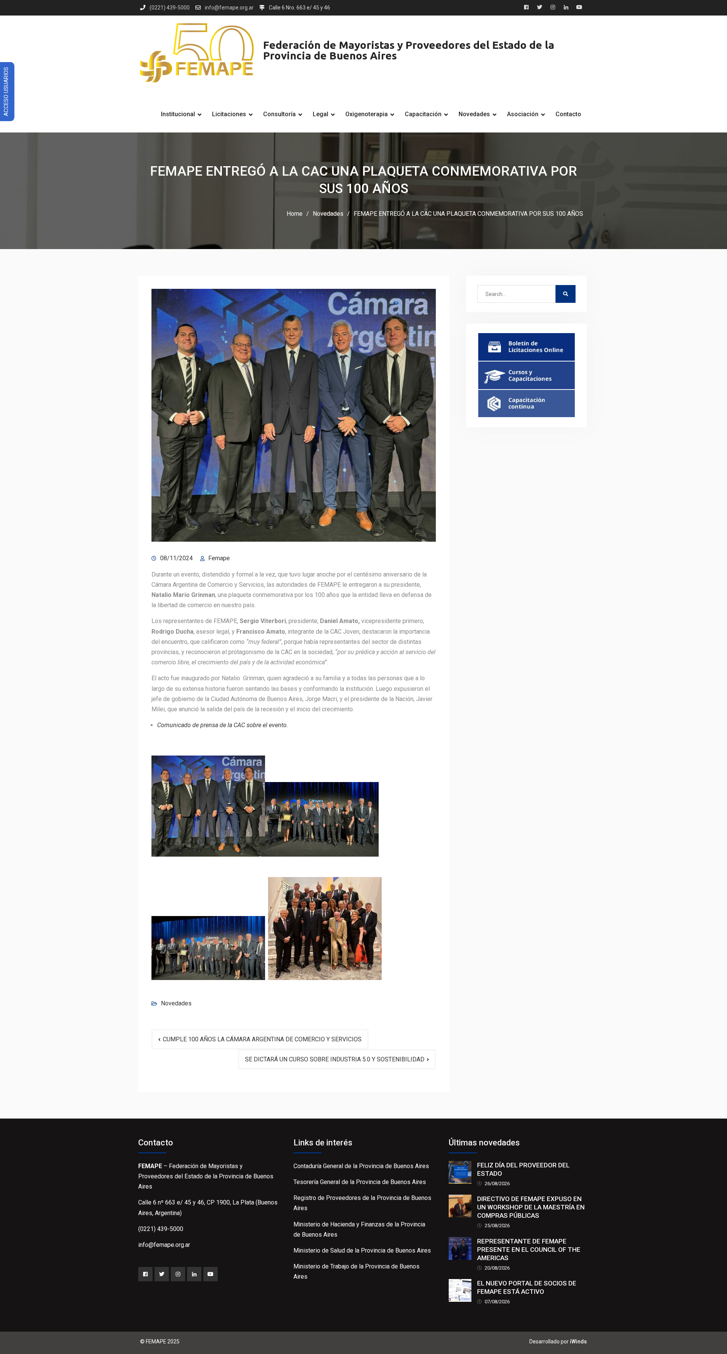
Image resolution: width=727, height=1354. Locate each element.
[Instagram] (178, 1274)
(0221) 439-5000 (170, 8)
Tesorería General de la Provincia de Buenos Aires (359, 1182)
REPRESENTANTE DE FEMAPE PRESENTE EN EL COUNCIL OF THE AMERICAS (528, 1249)
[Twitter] (161, 1274)
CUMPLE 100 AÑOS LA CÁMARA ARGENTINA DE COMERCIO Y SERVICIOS (262, 1039)
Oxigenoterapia (366, 114)
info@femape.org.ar (229, 8)
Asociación (522, 114)
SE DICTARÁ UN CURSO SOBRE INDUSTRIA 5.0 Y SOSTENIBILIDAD (334, 1059)
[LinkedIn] (194, 1274)
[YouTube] (210, 1274)
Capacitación (423, 114)
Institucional (178, 114)
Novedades (474, 114)
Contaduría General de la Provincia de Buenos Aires (361, 1166)
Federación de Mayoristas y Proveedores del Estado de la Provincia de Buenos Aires (408, 50)
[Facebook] (145, 1274)
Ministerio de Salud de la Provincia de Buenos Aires (362, 1250)
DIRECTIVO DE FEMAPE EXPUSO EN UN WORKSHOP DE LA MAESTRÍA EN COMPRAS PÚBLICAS (531, 1207)
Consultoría (279, 114)
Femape (219, 558)
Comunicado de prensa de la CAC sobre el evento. (223, 725)
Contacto (568, 114)
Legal (320, 114)
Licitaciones (229, 114)
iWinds (578, 1341)
